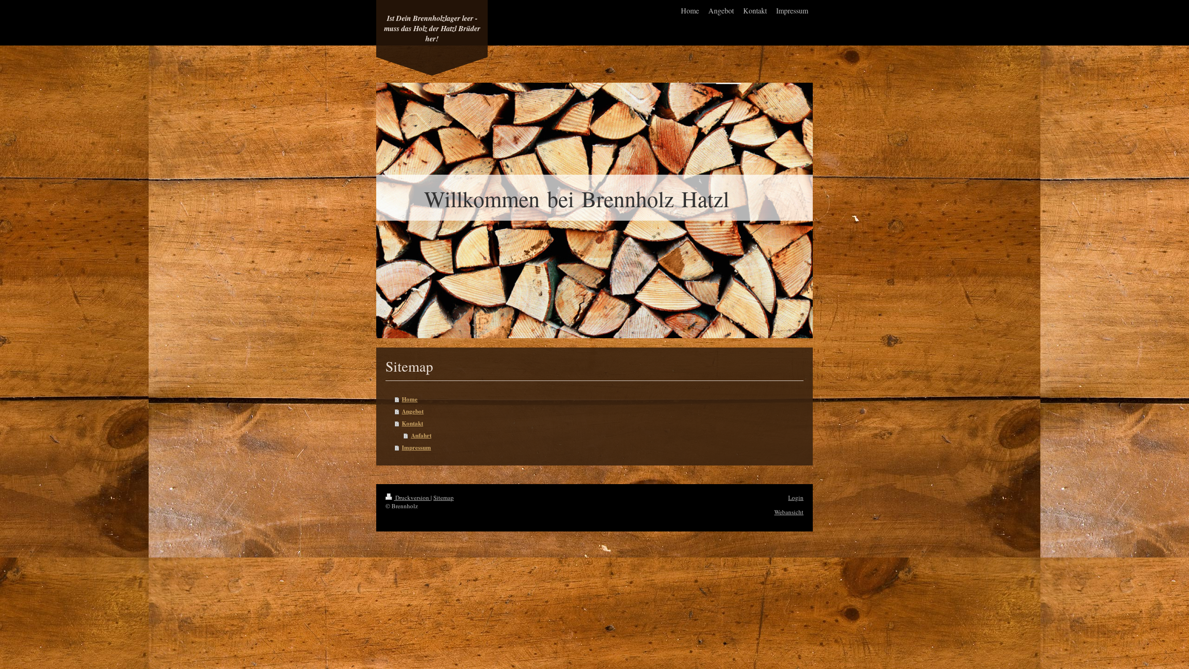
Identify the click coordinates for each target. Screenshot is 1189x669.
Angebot (413, 411)
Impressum (416, 447)
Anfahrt (421, 435)
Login (796, 497)
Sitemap (443, 497)
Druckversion (412, 497)
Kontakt (412, 423)
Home (410, 398)
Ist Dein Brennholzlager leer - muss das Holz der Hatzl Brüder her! (432, 28)
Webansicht (789, 512)
